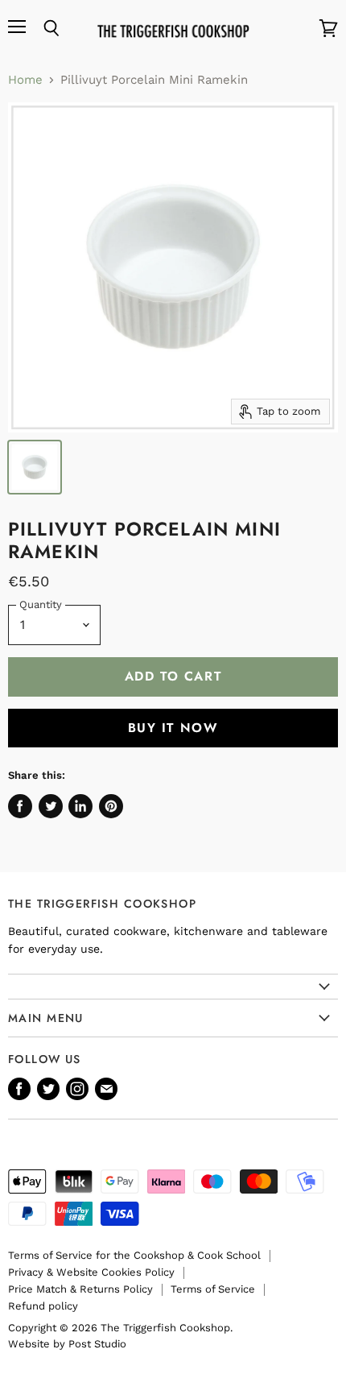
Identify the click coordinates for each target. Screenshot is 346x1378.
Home (25, 80)
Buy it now (173, 727)
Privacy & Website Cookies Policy (91, 1272)
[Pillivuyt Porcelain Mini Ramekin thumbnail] (34, 467)
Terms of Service (213, 1289)
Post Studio (97, 1344)
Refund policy (43, 1306)
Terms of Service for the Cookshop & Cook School (134, 1255)
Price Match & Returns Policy (80, 1289)
